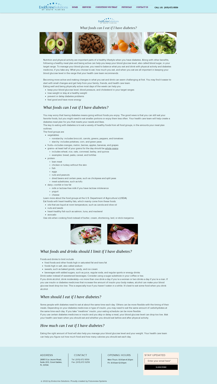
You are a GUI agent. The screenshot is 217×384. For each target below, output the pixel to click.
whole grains (111, 148)
